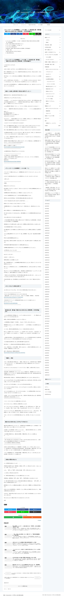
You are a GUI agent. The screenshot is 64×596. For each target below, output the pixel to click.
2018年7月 (47, 299)
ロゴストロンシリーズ (53, 93)
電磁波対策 (53, 110)
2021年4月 (47, 218)
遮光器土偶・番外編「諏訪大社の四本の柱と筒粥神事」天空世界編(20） (18, 48)
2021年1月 (47, 225)
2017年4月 (47, 335)
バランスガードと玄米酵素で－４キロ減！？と (14, 45)
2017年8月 (47, 326)
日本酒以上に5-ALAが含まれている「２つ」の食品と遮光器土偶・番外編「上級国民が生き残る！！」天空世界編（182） (52, 183)
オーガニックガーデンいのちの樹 (52, 54)
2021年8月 (47, 208)
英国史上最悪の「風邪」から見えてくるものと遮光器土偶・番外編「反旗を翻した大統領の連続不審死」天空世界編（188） (52, 142)
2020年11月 (47, 230)
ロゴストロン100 (53, 96)
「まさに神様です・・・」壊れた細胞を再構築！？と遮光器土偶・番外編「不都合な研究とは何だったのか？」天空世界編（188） (52, 135)
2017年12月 (47, 316)
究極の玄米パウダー (53, 88)
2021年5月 (47, 215)
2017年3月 (47, 338)
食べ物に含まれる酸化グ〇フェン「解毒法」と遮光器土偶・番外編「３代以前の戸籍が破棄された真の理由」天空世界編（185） (52, 163)
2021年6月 (47, 213)
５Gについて (53, 113)
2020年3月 (47, 250)
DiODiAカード (53, 76)
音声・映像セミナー (52, 49)
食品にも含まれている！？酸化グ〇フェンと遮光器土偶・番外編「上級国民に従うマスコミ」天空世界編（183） (52, 177)
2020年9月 (47, 235)
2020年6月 (47, 242)
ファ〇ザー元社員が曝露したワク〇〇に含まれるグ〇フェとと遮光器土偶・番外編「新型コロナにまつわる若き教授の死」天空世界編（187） (52, 149)
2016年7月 (47, 357)
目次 (21, 38)
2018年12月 (47, 286)
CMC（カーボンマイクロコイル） (53, 69)
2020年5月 (47, 245)
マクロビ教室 (53, 57)
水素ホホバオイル (53, 91)
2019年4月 (47, 277)
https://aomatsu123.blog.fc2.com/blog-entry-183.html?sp (14, 352)
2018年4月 (47, 306)
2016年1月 (47, 372)
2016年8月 (47, 355)
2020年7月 (47, 240)
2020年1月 (47, 255)
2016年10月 (47, 350)
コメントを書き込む (23, 586)
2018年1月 (47, 313)
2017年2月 (47, 340)
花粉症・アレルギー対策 (52, 115)
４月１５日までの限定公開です (11, 46)
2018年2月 (47, 311)
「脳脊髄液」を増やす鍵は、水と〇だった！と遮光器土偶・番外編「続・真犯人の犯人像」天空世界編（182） (52, 189)
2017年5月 (47, 333)
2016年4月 (47, 365)
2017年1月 (47, 343)
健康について (52, 37)
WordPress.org (48, 394)
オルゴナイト (53, 74)
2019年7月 (47, 269)
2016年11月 (47, 348)
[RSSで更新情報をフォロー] (32, 517)
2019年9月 (47, 264)
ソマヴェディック (53, 71)
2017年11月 (47, 318)
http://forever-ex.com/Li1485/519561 (11, 303)
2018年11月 (47, 289)
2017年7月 (47, 328)
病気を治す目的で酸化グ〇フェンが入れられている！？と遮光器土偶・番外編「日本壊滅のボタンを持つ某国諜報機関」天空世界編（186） (52, 156)
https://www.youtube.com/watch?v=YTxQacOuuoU (13, 297)
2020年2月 (47, 252)
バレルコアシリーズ (53, 81)
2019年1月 (47, 284)
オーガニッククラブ (53, 59)
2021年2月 (47, 223)
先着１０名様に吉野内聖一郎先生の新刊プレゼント (15, 43)
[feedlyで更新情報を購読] (13, 517)
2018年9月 (47, 294)
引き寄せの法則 (52, 47)
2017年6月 (47, 330)
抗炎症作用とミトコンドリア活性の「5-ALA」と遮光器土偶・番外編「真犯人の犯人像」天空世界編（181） (52, 195)
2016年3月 (47, 367)
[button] (59, 30)
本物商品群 (52, 66)
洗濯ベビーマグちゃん (53, 101)
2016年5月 (47, 362)
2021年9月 (47, 206)
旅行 (52, 120)
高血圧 (53, 42)
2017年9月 (47, 323)
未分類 (6, 504)
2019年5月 (47, 274)
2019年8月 (47, 267)
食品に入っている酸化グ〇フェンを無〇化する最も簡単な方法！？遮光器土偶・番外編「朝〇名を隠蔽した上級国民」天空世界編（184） (52, 170)
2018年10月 (47, 291)
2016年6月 (47, 360)
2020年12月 (47, 228)
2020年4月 (47, 247)
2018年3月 (47, 308)
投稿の (47, 389)
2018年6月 (47, 301)
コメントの (48, 391)
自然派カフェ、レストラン (53, 123)
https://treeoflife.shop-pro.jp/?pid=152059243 (12, 161)
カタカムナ (52, 118)
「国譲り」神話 (9, 49)
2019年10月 (47, 262)
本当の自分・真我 (52, 44)
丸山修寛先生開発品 (53, 79)
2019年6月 (47, 272)
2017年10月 (47, 321)
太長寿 (53, 103)
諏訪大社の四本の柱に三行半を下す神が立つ (13, 51)
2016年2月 (47, 370)
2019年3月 (47, 279)
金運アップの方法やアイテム (52, 52)
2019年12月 (47, 257)
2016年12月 (47, 345)
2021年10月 (47, 203)
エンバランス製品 (53, 98)
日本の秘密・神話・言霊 (52, 64)
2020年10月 (47, 233)
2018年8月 (47, 296)
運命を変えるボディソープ (53, 86)
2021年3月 (47, 220)
